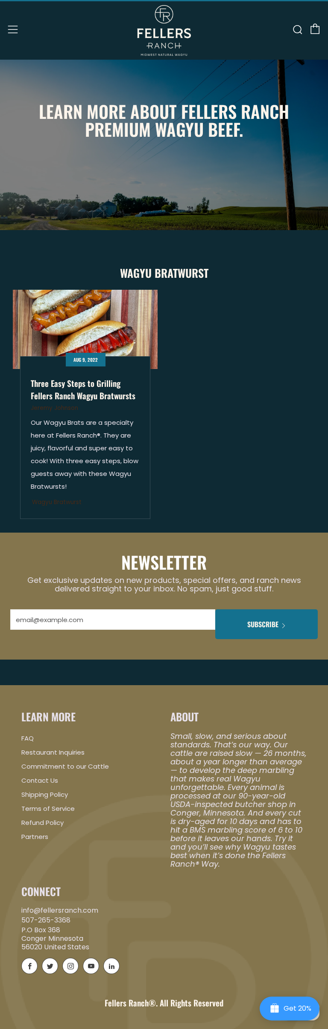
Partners (34, 836)
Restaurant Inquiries (53, 752)
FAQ (27, 738)
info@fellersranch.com (59, 910)
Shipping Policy (44, 794)
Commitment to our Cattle (65, 766)
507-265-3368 (45, 920)
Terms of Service (48, 808)
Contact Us (39, 780)
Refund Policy (42, 822)
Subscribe (262, 624)
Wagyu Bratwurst (57, 502)
